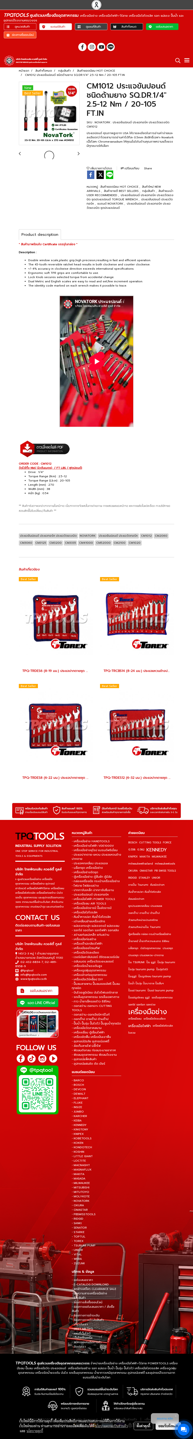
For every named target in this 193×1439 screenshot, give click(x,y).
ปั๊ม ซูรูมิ (151, 962)
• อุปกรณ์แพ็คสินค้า (84, 1059)
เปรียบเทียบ (131, 168)
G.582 (141, 850)
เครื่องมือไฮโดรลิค (163, 1026)
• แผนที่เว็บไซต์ (81, 1333)
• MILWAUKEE (81, 1183)
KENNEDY (156, 849)
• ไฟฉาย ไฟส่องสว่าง (85, 886)
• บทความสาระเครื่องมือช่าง (89, 1293)
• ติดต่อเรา (79, 1347)
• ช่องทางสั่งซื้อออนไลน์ (87, 1302)
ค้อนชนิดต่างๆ (136, 899)
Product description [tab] (39, 234)
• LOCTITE (79, 1161)
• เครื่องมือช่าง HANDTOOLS (91, 841)
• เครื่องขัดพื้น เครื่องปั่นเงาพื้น (91, 1037)
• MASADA (78, 1178)
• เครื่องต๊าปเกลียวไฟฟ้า (87, 944)
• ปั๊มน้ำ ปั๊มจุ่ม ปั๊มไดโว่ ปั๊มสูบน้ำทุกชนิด (96, 1023)
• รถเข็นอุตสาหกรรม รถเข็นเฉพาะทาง (95, 997)
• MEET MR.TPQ (82, 1329)
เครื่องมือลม (135, 1019)
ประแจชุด (168, 948)
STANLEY (144, 878)
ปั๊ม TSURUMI (136, 962)
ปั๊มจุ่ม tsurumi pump (141, 969)
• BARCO (78, 1080)
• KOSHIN (78, 1152)
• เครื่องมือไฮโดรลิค (84, 912)
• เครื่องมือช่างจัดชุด (85, 872)
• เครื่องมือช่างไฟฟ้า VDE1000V (93, 846)
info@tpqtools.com (33, 975)
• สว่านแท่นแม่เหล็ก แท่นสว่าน (90, 935)
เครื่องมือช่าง (147, 1011)
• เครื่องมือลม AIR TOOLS (89, 903)
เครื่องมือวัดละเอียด (155, 1019)
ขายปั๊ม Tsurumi (138, 885)
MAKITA (145, 857)
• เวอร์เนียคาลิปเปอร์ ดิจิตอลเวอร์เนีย (95, 957)
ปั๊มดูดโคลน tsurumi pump (154, 976)
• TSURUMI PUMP (84, 1245)
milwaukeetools (165, 864)
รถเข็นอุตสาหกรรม (162, 998)
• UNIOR (77, 1250)
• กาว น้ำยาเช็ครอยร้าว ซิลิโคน (91, 1001)
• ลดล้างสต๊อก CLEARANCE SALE (94, 1289)
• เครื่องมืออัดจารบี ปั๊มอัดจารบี (92, 908)
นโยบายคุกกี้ (35, 1431)
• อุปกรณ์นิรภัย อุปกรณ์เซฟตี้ (90, 1041)
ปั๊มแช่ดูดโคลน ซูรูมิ (139, 998)
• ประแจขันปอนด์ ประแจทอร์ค (90, 894)
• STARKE (78, 1232)
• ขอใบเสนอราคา (82, 1280)
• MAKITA (78, 1174)
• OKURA (78, 1205)
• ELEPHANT (80, 1098)
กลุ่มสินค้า (149, 191)
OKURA (133, 871)
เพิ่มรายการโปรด (100, 168)
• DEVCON (79, 1089)
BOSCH (132, 843)
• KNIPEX (78, 1134)
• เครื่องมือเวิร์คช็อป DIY (87, 979)
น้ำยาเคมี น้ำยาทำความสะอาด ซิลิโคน (148, 941)
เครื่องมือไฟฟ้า (139, 1025)
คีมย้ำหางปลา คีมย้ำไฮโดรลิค (144, 892)
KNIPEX (133, 857)
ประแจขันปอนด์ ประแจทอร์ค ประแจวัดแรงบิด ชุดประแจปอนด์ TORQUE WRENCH (130, 197)
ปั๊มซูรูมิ (132, 976)
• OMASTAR (80, 1210)
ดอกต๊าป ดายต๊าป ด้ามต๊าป (144, 913)
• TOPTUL (78, 1236)
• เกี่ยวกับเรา (80, 1324)
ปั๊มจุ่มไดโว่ (162, 969)
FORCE (167, 843)
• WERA (77, 1259)
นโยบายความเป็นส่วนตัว (111, 1426)
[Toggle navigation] (187, 60)
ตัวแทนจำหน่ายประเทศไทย (143, 920)
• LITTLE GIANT (82, 1156)
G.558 (131, 850)
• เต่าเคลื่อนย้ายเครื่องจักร (88, 921)
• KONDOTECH (82, 1147)
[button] (176, 60)
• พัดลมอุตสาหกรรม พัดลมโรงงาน (94, 1055)
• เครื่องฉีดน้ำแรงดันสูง (87, 966)
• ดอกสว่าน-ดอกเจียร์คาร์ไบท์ (91, 1014)
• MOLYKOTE (81, 1196)
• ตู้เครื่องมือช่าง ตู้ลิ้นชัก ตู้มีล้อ (92, 877)
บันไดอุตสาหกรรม (150, 948)
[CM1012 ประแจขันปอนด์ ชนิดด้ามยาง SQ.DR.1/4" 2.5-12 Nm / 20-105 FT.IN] (49, 113)
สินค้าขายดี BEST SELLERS (122, 191)
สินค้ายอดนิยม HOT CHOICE (119, 187)
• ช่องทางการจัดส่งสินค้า (88, 1320)
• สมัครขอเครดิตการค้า (86, 1342)
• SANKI (77, 1223)
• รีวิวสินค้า (79, 1298)
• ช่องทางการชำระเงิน (86, 1315)
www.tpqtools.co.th (33, 979)
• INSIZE (77, 1107)
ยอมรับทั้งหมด (168, 1426)
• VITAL (77, 1254)
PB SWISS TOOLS (165, 871)
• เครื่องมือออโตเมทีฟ (86, 948)
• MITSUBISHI (80, 1187)
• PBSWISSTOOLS (84, 1214)
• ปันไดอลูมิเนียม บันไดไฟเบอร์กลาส (95, 992)
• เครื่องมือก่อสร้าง (84, 939)
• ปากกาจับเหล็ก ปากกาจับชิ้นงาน (93, 890)
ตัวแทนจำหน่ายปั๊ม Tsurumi (144, 927)
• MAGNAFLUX (82, 1169)
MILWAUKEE (159, 857)
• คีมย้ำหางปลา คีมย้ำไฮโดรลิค (91, 917)
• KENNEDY (79, 1125)
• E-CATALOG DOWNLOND (90, 1284)
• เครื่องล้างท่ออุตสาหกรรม (89, 975)
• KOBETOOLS (82, 1138)
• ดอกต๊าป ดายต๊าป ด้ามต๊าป (90, 1019)
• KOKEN (77, 1143)
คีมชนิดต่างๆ (157, 885)
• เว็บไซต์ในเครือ (82, 1338)
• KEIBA (77, 1120)
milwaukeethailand (140, 864)
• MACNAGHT (81, 1165)
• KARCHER (79, 1116)
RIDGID (132, 878)
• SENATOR (79, 1228)
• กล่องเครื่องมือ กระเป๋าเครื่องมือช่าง (96, 881)
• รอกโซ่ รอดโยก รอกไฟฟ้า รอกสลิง (95, 930)
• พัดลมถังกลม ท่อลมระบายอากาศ (94, 1050)
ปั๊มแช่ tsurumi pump (160, 991)
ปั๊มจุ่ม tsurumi (166, 962)
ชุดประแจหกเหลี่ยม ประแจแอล (145, 906)
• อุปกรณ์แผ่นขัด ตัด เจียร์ (88, 1064)
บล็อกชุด (133, 948)
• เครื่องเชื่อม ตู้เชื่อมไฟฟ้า (88, 1032)
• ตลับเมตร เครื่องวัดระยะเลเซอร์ (93, 961)
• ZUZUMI (78, 1263)
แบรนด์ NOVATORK (110, 204)
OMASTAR (146, 871)
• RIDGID (77, 1219)
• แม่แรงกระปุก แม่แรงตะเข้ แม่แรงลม (95, 926)
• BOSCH (78, 1085)
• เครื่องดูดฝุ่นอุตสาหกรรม (89, 970)
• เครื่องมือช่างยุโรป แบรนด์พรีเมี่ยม (95, 850)
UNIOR (156, 878)
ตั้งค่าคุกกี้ (143, 1426)
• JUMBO (78, 1111)
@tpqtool (26, 970)
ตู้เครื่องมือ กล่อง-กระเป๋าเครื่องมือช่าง (149, 934)
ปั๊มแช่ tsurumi (137, 991)
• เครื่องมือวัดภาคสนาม (87, 1028)
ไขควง (131, 1033)
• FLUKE (77, 1103)
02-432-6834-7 (31, 962)
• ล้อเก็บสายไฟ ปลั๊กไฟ (86, 1046)
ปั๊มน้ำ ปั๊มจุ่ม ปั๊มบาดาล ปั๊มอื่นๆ (146, 983)
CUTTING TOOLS (150, 843)
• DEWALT (78, 1094)
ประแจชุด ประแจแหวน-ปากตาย (146, 955)
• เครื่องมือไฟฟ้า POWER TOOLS (93, 899)
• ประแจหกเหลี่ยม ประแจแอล (90, 863)
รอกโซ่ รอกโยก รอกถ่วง (141, 1005)
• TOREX (78, 1241)
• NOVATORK (80, 1201)
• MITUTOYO (80, 1192)
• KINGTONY (80, 1129)
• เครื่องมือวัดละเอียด (85, 952)
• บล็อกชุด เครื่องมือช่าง (87, 868)
